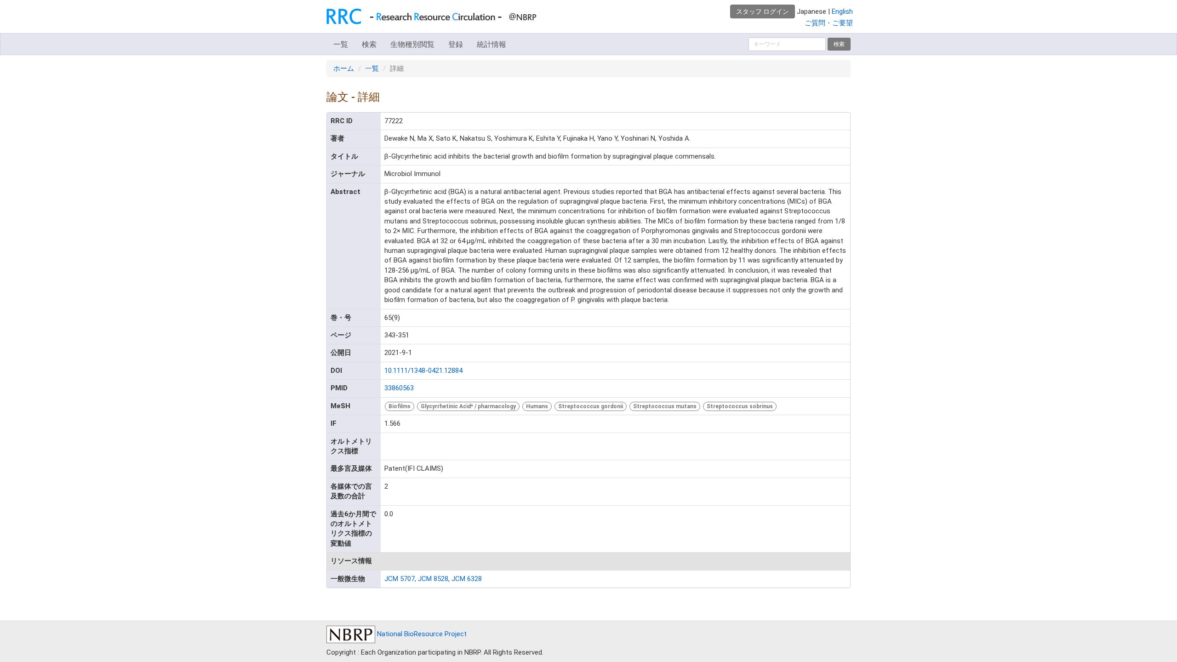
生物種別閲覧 (412, 44)
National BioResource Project (421, 634)
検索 (369, 44)
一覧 (340, 44)
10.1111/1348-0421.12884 (423, 370)
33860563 (399, 388)
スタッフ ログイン (762, 11)
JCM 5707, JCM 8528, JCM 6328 (433, 579)
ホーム (343, 68)
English (842, 11)
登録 (455, 44)
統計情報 (491, 44)
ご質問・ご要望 (829, 23)
